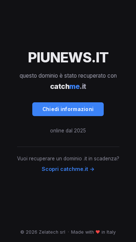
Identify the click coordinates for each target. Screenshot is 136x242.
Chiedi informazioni (68, 109)
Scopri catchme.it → (68, 169)
